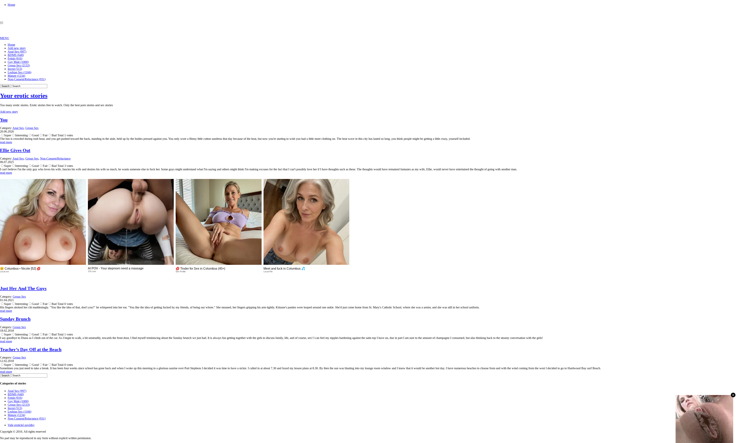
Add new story (17, 48)
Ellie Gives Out (15, 150)
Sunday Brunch (15, 318)
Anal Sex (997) (17, 51)
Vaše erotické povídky (21, 425)
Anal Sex (18, 128)
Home (11, 4)
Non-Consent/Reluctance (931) (26, 79)
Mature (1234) (16, 75)
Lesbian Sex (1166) (19, 72)
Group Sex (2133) (19, 65)
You (3, 119)
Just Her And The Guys (23, 288)
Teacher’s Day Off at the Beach (30, 349)
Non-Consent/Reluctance (55, 158)
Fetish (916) (15, 58)
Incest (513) (15, 68)
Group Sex (32, 128)
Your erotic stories (23, 95)
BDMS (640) (16, 55)
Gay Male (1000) (18, 62)
